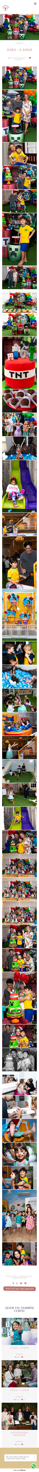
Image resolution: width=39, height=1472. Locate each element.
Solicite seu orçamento (19, 1288)
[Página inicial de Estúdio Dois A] (6, 8)
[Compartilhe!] (19, 84)
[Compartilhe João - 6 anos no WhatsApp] (17, 1283)
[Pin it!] (26, 84)
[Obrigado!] (13, 84)
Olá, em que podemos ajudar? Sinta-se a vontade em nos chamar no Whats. (17, 1457)
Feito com (20, 1470)
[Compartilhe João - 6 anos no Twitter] (21, 1283)
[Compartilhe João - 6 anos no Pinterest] (25, 1283)
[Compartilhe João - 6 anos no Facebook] (13, 1283)
